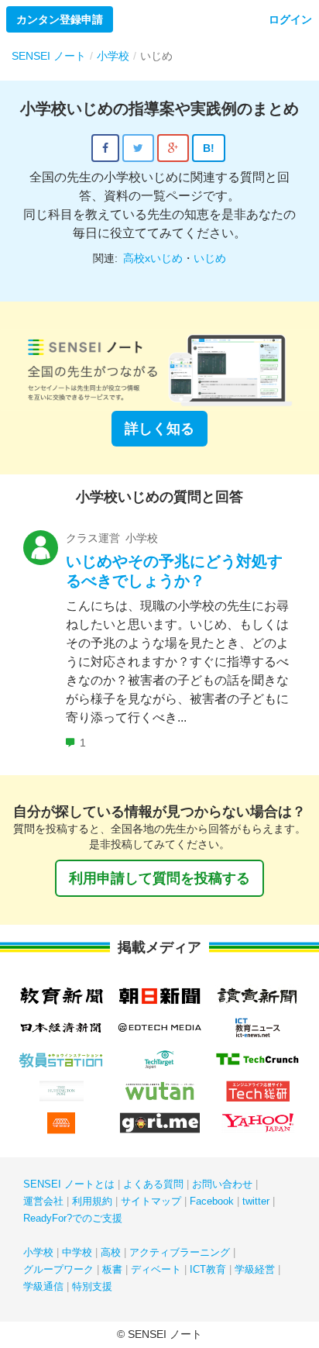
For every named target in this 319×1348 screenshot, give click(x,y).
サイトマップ (151, 1201)
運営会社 (43, 1201)
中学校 (77, 1252)
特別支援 (92, 1286)
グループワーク (58, 1269)
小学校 (38, 1252)
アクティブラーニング (179, 1252)
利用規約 (92, 1201)
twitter (255, 1201)
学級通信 (43, 1286)
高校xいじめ (153, 258)
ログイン (290, 19)
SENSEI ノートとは (69, 1184)
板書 (112, 1269)
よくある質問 (153, 1184)
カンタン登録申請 (59, 19)
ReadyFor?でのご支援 (72, 1218)
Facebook (212, 1201)
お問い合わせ (222, 1184)
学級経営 (255, 1269)
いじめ (210, 258)
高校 (111, 1252)
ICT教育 (208, 1269)
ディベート (156, 1269)
